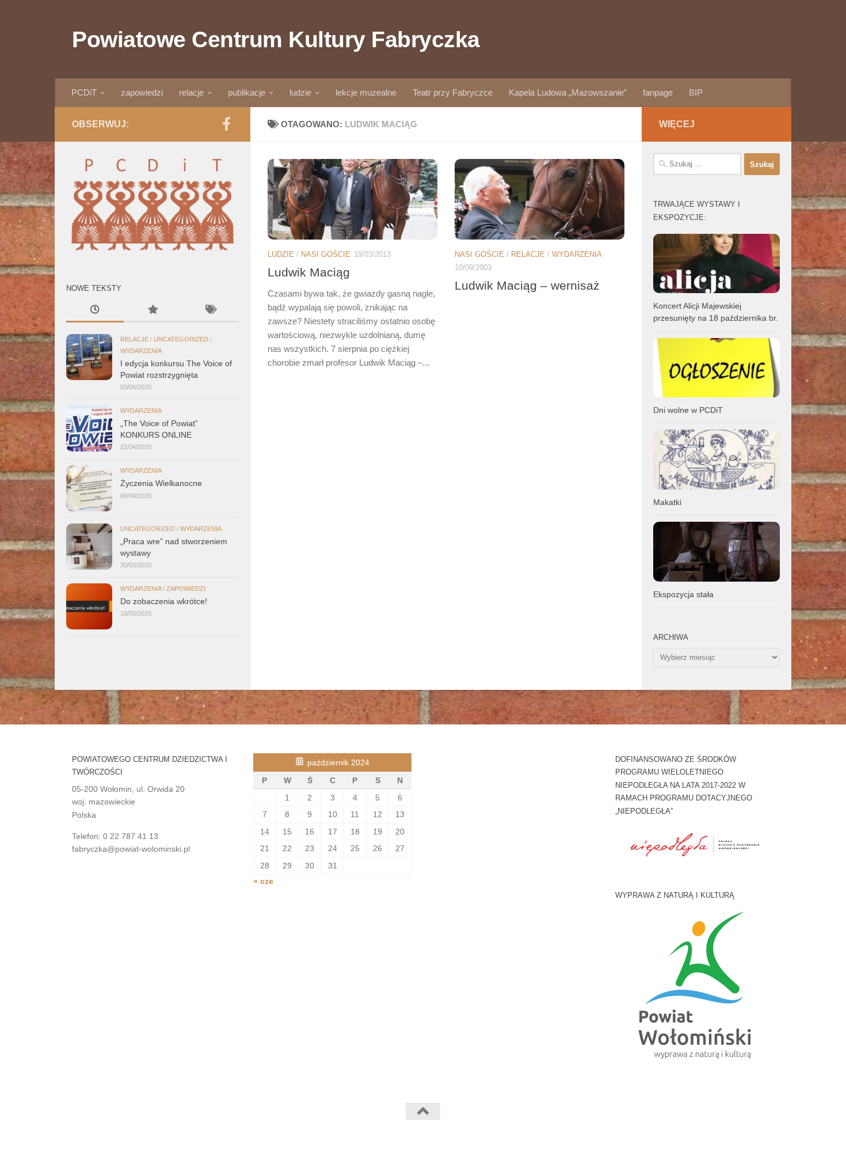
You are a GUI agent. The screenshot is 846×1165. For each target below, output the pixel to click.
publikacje (246, 92)
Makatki (667, 502)
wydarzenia (577, 254)
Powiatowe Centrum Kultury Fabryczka (276, 39)
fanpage (658, 92)
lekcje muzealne (366, 92)
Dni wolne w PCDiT (688, 410)
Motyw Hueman (198, 1141)
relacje (191, 92)
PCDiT (84, 92)
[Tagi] (210, 311)
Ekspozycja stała (683, 594)
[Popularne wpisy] (152, 311)
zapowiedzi (142, 92)
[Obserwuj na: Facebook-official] (226, 124)
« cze (263, 881)
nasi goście (325, 254)
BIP (696, 92)
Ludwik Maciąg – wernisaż (527, 285)
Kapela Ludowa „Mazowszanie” (568, 92)
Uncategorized (181, 339)
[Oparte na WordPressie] (108, 1141)
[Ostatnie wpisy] (95, 311)
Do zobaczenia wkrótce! (163, 601)
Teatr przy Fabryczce (453, 92)
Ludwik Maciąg (309, 272)
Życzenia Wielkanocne (161, 483)
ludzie (300, 92)
